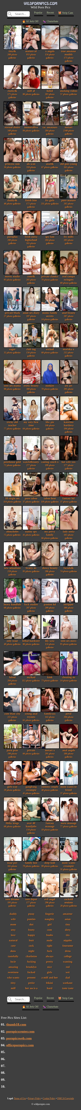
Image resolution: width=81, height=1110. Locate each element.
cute (13, 945)
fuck (49, 951)
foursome (68, 945)
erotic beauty (31, 389)
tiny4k (12, 54)
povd (68, 717)
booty (31, 929)
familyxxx (50, 717)
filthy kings (12, 825)
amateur (68, 913)
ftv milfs (68, 240)
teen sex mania (12, 387)
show (13, 951)
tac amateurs (50, 130)
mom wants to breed (68, 790)
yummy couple (49, 788)
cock (31, 945)
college (68, 956)
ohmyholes (12, 533)
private (31, 752)
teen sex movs (68, 642)
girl (50, 924)
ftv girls (50, 202)
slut (31, 924)
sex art (68, 389)
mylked (31, 679)
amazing (13, 966)
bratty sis (31, 569)
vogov (12, 351)
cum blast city (12, 717)
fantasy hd (68, 500)
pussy (31, 913)
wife (13, 919)
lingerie (49, 913)
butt (31, 940)
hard (49, 988)
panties (31, 919)
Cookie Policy (49, 1098)
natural (13, 940)
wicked (49, 351)
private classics (49, 278)
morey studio (12, 278)
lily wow (50, 644)
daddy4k (12, 202)
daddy (13, 913)
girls (49, 972)
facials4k (68, 569)
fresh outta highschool (31, 241)
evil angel (49, 902)
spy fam (50, 240)
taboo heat (50, 500)
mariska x (68, 352)
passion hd (50, 607)
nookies (49, 387)
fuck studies (31, 607)
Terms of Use (20, 1098)
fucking (31, 961)
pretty (49, 961)
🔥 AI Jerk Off (30, 21)
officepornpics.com (20, 1045)
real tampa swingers (68, 279)
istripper (68, 607)
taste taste (67, 988)
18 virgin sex (12, 500)
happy (31, 935)
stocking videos (68, 92)
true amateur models (68, 56)
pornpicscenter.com (20, 1031)
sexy (13, 929)
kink (49, 679)
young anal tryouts (31, 717)
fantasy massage (49, 826)
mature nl (31, 54)
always (49, 956)
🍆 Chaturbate (50, 21)
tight (49, 945)
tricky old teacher (12, 425)
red (68, 966)
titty (13, 982)
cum (49, 929)
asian (68, 919)
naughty (49, 919)
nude (49, 940)
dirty (68, 929)
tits (68, 935)
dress (68, 951)
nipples (68, 940)
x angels (50, 54)
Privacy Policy (34, 1098)
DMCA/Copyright (65, 1098)
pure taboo (31, 500)
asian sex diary (31, 316)
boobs (49, 935)
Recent (50, 12)
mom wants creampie (68, 866)
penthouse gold (12, 463)
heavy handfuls (12, 606)
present (31, 977)
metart (68, 130)
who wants (13, 977)
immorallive (31, 129)
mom (13, 924)
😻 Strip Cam (65, 12)
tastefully (13, 956)
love (13, 935)
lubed (12, 680)
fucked (31, 972)
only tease (12, 642)
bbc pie (50, 425)
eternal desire (12, 130)
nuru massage (68, 825)
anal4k (49, 165)
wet (68, 972)
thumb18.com (16, 1024)
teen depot (31, 902)
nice (49, 966)
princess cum (12, 165)
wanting (67, 961)
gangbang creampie (31, 790)
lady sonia (68, 535)
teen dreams (12, 902)
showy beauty (50, 571)
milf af (31, 92)
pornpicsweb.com (19, 1038)
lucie (13, 961)
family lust (31, 864)
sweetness (13, 972)
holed (50, 94)
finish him (31, 203)
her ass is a (31, 988)
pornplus (12, 240)
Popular (38, 12)
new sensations (12, 571)
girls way (12, 788)
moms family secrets (49, 316)
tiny (68, 924)
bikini (49, 982)
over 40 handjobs (31, 828)
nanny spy (31, 533)
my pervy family (49, 535)
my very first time (31, 425)
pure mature (68, 203)
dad (68, 977)
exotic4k (12, 94)
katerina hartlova (68, 427)
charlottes (31, 956)
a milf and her (49, 977)
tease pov (12, 866)
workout (68, 982)
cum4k (31, 279)
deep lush (49, 864)
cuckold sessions (68, 902)
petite (31, 982)
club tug (31, 352)
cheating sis (68, 679)
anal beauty (68, 316)
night (31, 951)
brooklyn (31, 966)
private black (12, 314)
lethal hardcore (31, 642)
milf (13, 988)
